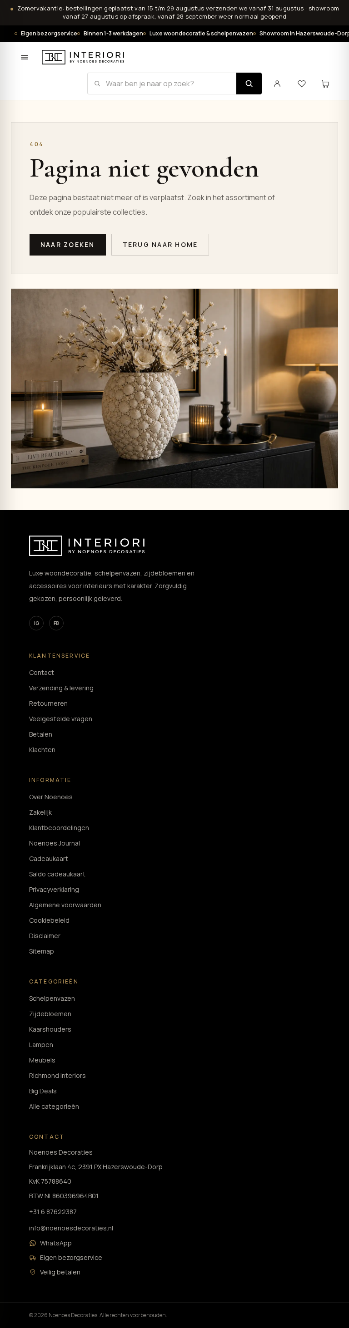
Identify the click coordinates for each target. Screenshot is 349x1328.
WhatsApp (56, 1243)
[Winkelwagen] (325, 83)
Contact (41, 672)
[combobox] (161, 83)
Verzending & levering (61, 688)
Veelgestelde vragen (60, 718)
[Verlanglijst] (302, 83)
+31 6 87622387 (53, 1211)
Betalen (40, 734)
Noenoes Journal (54, 843)
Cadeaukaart (48, 858)
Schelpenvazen (52, 998)
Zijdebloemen (50, 1013)
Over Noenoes (51, 796)
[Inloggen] (277, 83)
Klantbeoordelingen (59, 827)
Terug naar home (160, 244)
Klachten (42, 749)
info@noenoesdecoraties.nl (71, 1228)
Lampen (41, 1044)
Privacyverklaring (54, 889)
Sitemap (41, 951)
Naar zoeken (67, 244)
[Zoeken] (249, 83)
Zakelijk (40, 812)
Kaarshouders (50, 1029)
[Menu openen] (25, 57)
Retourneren (48, 703)
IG (36, 623)
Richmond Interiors (57, 1075)
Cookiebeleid (49, 920)
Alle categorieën (54, 1106)
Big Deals (43, 1091)
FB (56, 623)
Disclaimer (44, 935)
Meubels (42, 1060)
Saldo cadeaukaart (57, 874)
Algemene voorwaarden (65, 904)
